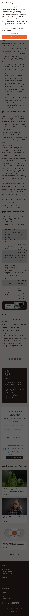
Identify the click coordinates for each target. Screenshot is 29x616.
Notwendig (5, 28)
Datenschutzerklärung (6, 24)
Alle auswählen (14, 36)
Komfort (21, 28)
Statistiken (13, 28)
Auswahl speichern (15, 33)
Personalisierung (7, 30)
